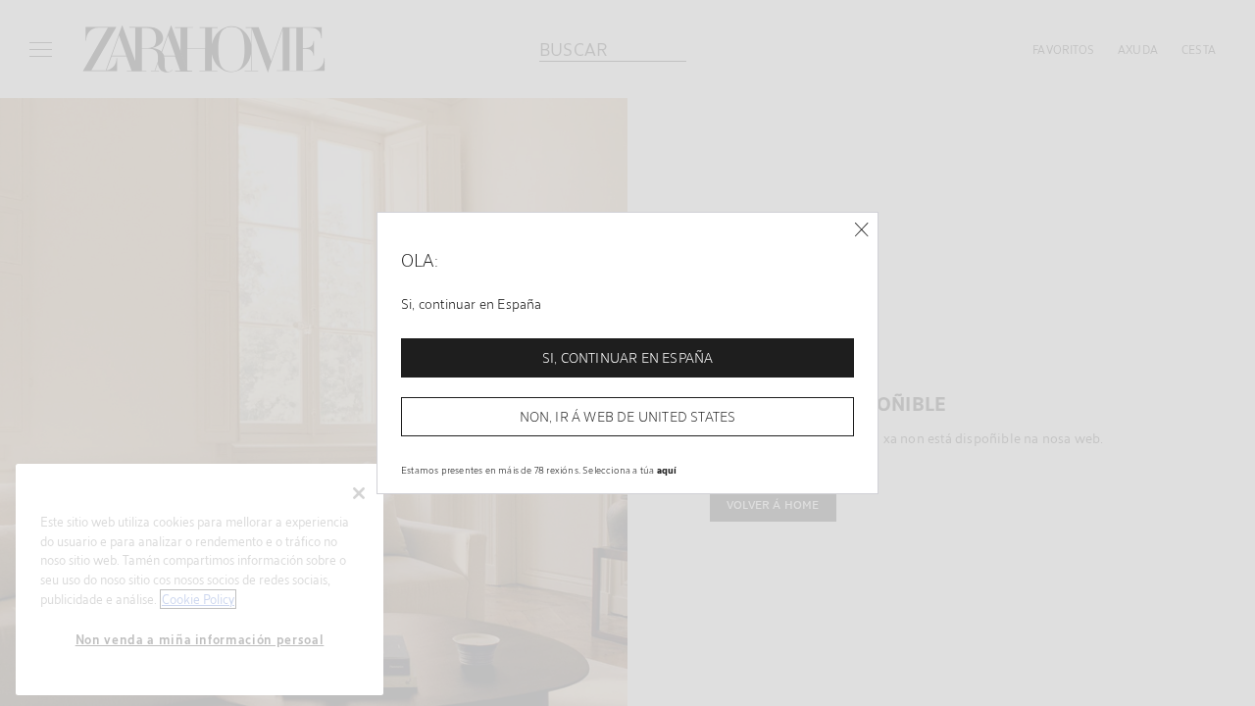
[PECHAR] (861, 230)
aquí (667, 470)
